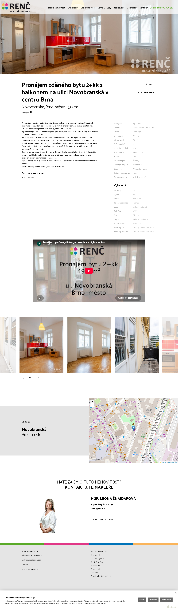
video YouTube (28, 177)
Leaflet (163, 462)
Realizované (118, 22)
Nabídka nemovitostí (55, 22)
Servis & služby (104, 22)
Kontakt (149, 84)
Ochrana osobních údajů (31, 560)
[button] (133, 428)
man (34, 569)
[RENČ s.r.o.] (20, 7)
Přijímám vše (166, 599)
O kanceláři (132, 22)
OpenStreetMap (172, 462)
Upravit (142, 599)
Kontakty (143, 22)
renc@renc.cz (99, 508)
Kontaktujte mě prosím (103, 519)
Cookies (25, 564)
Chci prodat (73, 22)
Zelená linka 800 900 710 (161, 22)
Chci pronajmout (88, 22)
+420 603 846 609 (102, 504)
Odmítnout (153, 599)
